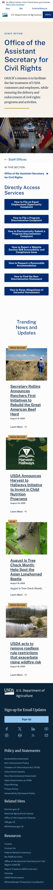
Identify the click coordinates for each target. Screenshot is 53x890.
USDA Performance (14, 877)
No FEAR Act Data (13, 856)
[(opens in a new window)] (6, 729)
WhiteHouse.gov (12, 826)
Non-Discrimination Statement (20, 775)
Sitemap (8, 873)
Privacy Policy (11, 788)
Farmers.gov (10, 809)
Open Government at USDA (18, 780)
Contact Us (10, 848)
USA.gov (8, 821)
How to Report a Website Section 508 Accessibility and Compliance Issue (26, 250)
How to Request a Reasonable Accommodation (26, 264)
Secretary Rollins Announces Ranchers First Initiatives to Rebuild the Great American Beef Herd (25, 400)
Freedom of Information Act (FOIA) (22, 767)
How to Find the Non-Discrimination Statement (26, 277)
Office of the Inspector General (19, 817)
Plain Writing (11, 784)
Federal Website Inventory (17, 852)
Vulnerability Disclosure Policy (19, 793)
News (8, 8)
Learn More (16, 427)
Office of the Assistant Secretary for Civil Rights (24, 175)
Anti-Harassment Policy (16, 762)
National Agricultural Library (18, 813)
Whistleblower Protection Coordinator (24, 881)
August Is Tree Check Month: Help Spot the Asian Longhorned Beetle (26, 569)
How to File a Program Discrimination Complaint (26, 219)
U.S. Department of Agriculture (26, 14)
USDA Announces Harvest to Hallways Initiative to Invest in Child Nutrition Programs (26, 487)
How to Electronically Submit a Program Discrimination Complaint (26, 234)
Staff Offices (17, 159)
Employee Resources (39, 8)
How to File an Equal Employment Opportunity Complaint (26, 204)
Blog (21, 8)
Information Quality (14, 771)
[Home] (5, 16)
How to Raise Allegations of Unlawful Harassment (26, 291)
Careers (8, 843)
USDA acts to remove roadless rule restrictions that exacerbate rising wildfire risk (25, 652)
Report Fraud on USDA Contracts (20, 868)
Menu (48, 15)
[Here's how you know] (26, 3)
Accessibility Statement (16, 758)
